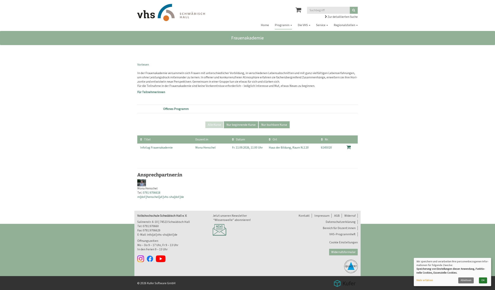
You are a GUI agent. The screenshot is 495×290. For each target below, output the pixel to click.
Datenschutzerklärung (341, 222)
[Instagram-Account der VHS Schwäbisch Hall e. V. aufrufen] (142, 259)
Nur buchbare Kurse (274, 125)
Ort (274, 139)
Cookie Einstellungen (343, 242)
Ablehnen (466, 280)
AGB (337, 216)
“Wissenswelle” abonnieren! (232, 220)
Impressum (321, 216)
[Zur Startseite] (171, 12)
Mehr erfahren (424, 280)
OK (483, 280)
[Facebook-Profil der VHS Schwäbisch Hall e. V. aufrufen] (151, 259)
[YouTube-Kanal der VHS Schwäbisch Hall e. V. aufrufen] (161, 259)
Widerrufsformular (343, 252)
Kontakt (304, 216)
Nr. (326, 139)
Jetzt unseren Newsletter (230, 216)
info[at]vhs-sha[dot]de (162, 235)
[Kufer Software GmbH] (345, 282)
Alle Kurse (214, 125)
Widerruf (350, 216)
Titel (147, 139)
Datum (240, 139)
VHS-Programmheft (342, 234)
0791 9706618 (151, 193)
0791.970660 (151, 226)
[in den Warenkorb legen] (348, 147)
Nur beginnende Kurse (241, 125)
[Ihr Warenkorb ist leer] (298, 11)
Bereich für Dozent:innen (339, 228)
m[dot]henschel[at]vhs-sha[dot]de (160, 197)
